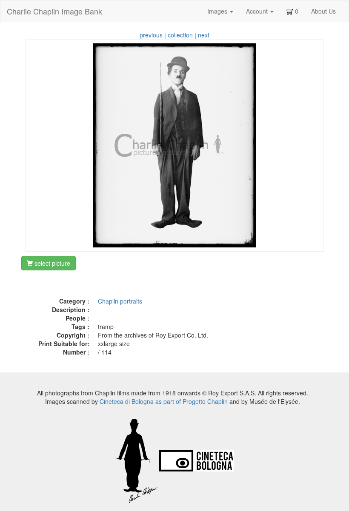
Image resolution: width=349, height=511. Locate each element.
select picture (51, 263)
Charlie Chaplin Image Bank (54, 11)
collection (180, 35)
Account (257, 11)
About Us (323, 11)
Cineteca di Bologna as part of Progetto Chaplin (164, 401)
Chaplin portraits (120, 301)
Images (218, 11)
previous (151, 35)
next (203, 35)
